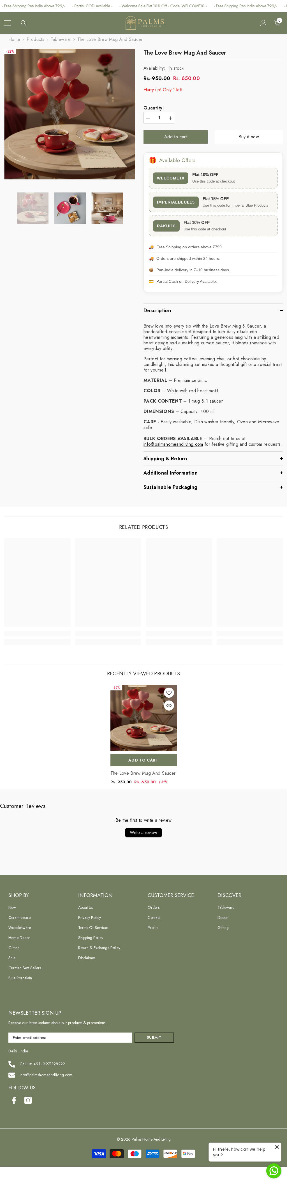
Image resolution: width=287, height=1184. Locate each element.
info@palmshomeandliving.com (46, 1075)
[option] (69, 114)
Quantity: (154, 108)
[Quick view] (169, 705)
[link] (37, 633)
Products (35, 39)
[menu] (7, 23)
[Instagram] (28, 1100)
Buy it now (249, 137)
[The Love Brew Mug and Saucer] (143, 718)
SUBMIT (154, 1037)
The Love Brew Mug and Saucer (143, 773)
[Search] (23, 23)
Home (14, 39)
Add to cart (176, 137)
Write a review (143, 832)
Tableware (61, 39)
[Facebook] (14, 1100)
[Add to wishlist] (169, 693)
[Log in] (263, 23)
